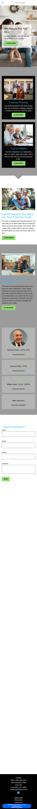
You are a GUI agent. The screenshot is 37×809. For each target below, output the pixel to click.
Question (5, 463)
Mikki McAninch (18, 401)
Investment (18, 802)
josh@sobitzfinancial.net (18, 789)
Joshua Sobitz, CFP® (18, 366)
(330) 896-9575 (21, 780)
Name (4, 430)
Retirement (18, 800)
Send (6, 479)
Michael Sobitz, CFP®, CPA (18, 350)
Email (4, 441)
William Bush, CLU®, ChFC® (18, 384)
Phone (4, 452)
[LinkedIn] (18, 792)
